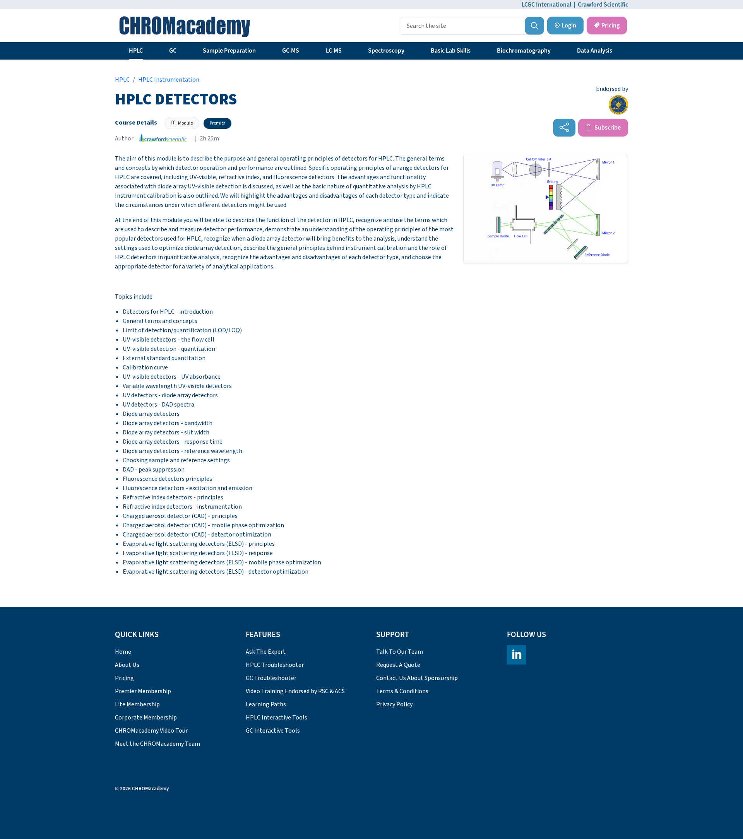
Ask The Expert (266, 652)
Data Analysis (594, 50)
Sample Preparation (229, 50)
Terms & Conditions (402, 691)
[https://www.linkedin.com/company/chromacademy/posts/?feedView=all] (516, 655)
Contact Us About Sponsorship (417, 678)
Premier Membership (143, 691)
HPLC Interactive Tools (276, 717)
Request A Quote (398, 665)
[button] (534, 26)
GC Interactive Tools (273, 730)
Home (123, 652)
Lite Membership (137, 704)
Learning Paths (266, 704)
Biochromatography (524, 50)
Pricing (610, 25)
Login (569, 25)
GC (172, 50)
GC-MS (290, 50)
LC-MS (334, 50)
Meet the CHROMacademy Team (157, 744)
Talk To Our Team (399, 652)
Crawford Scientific (603, 4)
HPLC (136, 50)
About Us (127, 665)
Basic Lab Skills (451, 50)
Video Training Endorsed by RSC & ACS (295, 691)
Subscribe (607, 127)
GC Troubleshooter (271, 678)
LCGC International (546, 4)
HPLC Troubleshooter (275, 665)
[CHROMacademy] (185, 26)
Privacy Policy (394, 704)
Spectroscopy (386, 50)
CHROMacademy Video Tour (151, 730)
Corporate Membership (146, 717)
